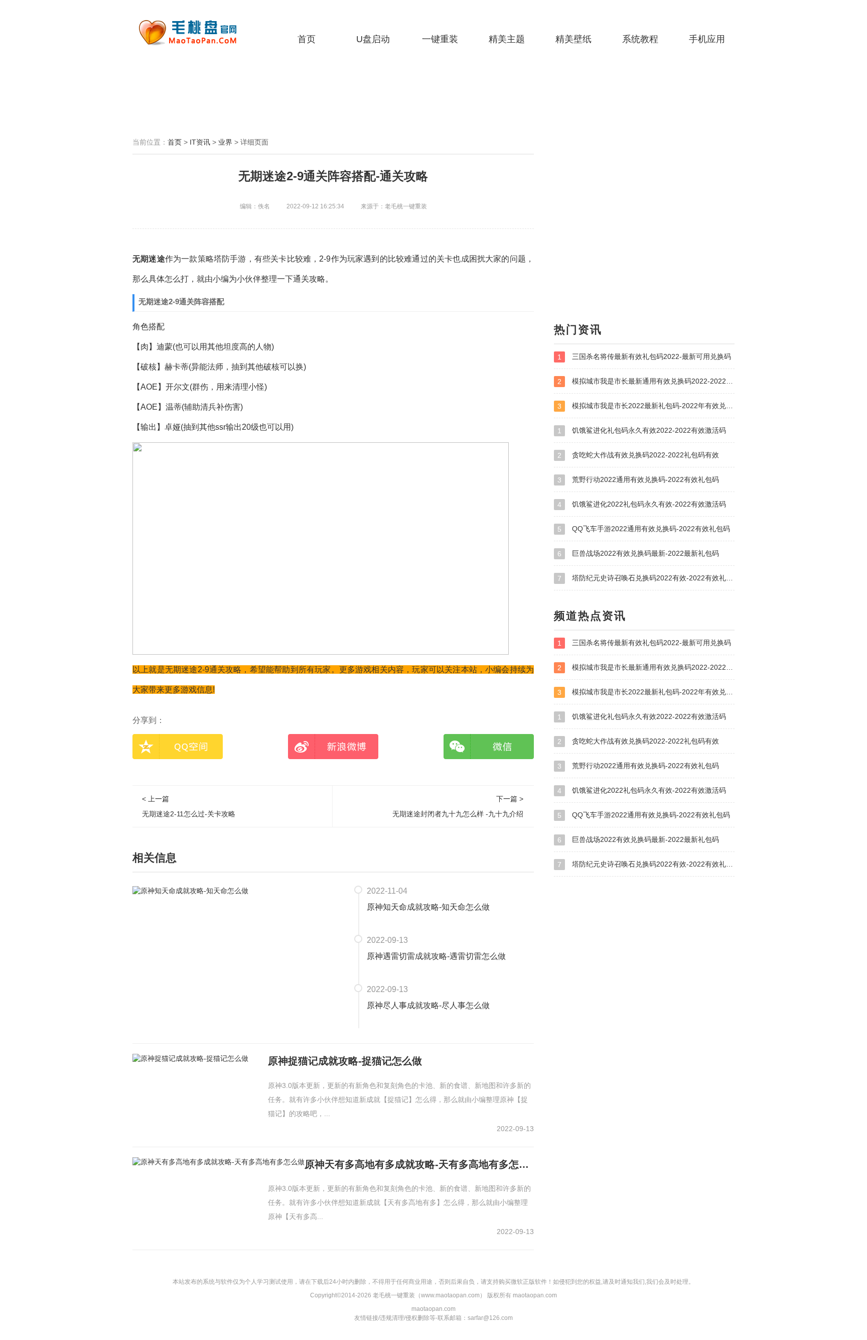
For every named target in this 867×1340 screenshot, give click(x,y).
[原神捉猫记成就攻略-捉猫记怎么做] (190, 1058)
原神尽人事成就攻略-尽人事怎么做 (428, 1005)
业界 (225, 142)
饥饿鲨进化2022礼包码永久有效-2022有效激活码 (641, 504)
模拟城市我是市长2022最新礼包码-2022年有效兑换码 (646, 406)
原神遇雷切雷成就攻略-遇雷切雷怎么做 (436, 956)
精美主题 (507, 39)
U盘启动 (373, 39)
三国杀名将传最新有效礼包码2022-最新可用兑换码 (644, 356)
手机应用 (707, 39)
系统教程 (640, 39)
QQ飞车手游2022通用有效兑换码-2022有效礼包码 (643, 529)
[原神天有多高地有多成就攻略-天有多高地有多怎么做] (218, 1162)
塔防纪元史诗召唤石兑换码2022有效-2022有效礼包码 (646, 578)
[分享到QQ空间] (177, 746)
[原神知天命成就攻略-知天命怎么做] (190, 890)
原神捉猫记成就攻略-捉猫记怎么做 (345, 1060)
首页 (307, 39)
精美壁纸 (573, 39)
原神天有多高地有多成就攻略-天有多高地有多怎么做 (419, 1164)
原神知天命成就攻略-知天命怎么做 (428, 907)
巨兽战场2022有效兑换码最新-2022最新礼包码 (638, 553)
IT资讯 (200, 142)
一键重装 (440, 39)
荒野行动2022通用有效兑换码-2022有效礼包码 (638, 479)
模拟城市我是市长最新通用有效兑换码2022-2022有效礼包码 (646, 381)
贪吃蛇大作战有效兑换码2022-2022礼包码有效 (638, 455)
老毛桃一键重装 (195, 32)
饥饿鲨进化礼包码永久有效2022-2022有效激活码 (641, 430)
